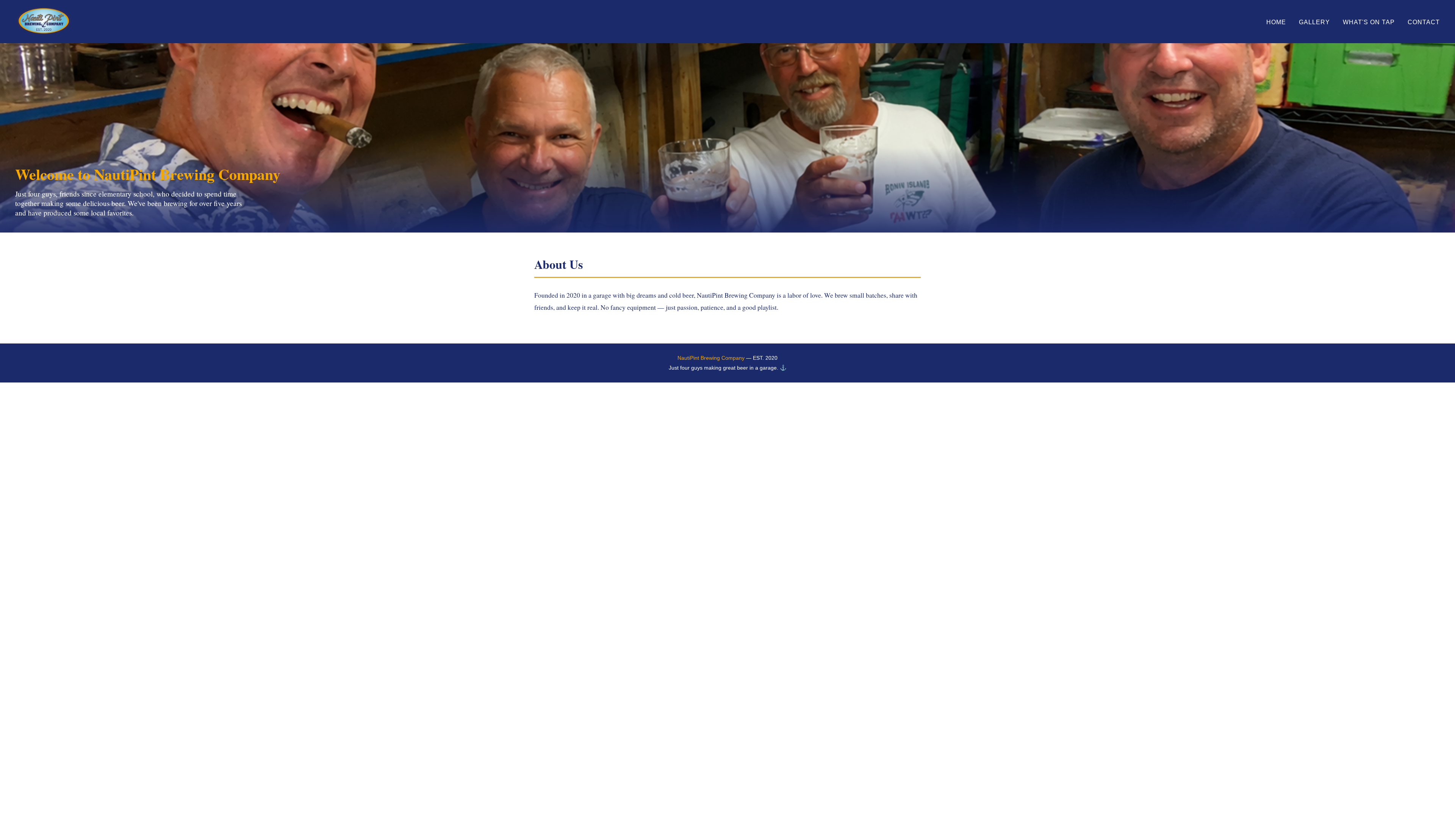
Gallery (1314, 22)
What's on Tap (1369, 22)
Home (1276, 22)
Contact (1424, 22)
